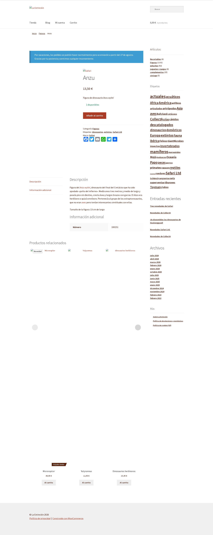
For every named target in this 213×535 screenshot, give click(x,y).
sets (172, 178)
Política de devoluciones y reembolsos (168, 321)
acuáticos (173, 96)
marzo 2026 (155, 262)
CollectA (156, 119)
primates (155, 167)
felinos (163, 141)
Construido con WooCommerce (67, 518)
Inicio (34, 33)
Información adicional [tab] (40, 190)
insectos (155, 146)
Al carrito (48, 482)
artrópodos (169, 108)
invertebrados (170, 146)
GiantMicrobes (176, 141)
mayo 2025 (155, 281)
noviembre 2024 (157, 291)
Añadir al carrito (94, 115)
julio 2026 (154, 255)
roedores (160, 173)
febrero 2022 (155, 298)
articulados (156, 108)
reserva (152, 174)
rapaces (165, 167)
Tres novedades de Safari (161, 206)
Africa (154, 103)
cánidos (174, 119)
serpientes (164, 178)
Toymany (156, 187)
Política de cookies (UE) (162, 325)
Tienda (32, 22)
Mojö (153, 157)
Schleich (154, 178)
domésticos (174, 130)
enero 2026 (155, 268)
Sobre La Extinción (160, 317)
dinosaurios (97, 132)
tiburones (170, 182)
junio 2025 (154, 278)
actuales (158, 96)
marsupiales (174, 152)
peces (161, 162)
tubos (165, 187)
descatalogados (161, 125)
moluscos (161, 157)
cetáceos (172, 113)
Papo (154, 162)
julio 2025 (154, 275)
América (165, 102)
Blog (47, 22)
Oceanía (171, 157)
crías (166, 119)
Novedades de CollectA (160, 212)
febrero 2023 (155, 295)
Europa (155, 135)
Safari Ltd (117, 132)
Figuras (42, 33)
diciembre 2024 (157, 288)
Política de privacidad (39, 518)
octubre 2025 (156, 272)
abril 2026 (154, 259)
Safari (92, 135)
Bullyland (162, 114)
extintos (108, 132)
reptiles (175, 168)
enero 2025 (155, 285)
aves (84, 202)
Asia (180, 108)
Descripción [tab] (35, 181)
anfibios (176, 103)
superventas (157, 182)
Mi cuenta (60, 22)
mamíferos (159, 151)
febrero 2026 (155, 265)
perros (169, 162)
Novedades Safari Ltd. (160, 229)
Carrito (73, 22)
